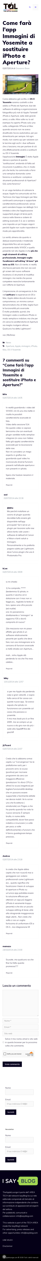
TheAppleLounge (10, 1192)
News (8, 342)
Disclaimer (8, 1246)
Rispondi (9, 485)
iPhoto (34, 346)
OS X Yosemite (14, 349)
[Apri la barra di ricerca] (30, 7)
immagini (25, 346)
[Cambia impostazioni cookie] (4, 1257)
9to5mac (11, 335)
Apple (17, 346)
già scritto (22, 99)
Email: (8, 1099)
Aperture (10, 346)
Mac (5, 349)
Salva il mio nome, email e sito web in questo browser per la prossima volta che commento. (21, 1042)
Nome (8, 1088)
